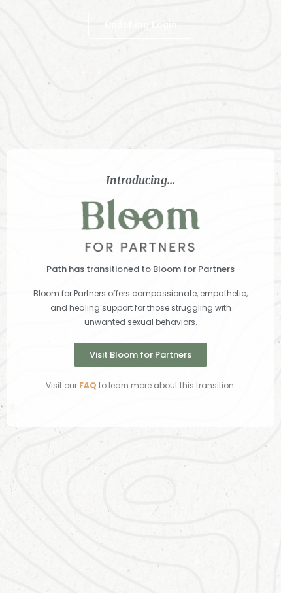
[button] (140, 25)
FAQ (88, 385)
